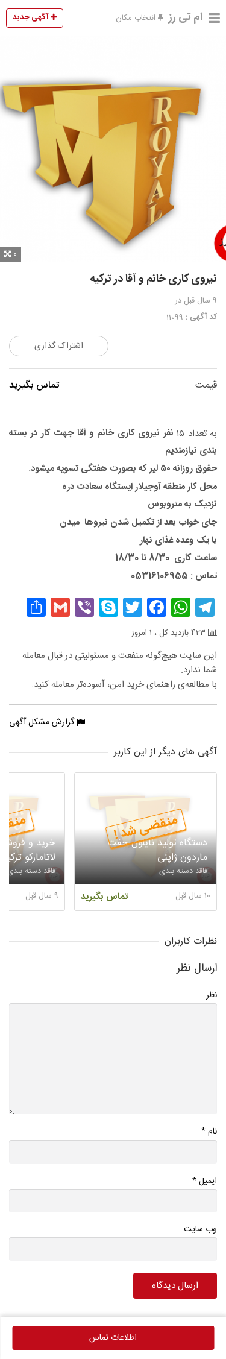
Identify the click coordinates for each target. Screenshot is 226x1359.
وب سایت (200, 1229)
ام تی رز (185, 17)
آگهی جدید (32, 17)
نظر (211, 995)
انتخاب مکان (137, 18)
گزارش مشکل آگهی (43, 722)
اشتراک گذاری (58, 346)
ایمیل (204, 1180)
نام (209, 1131)
